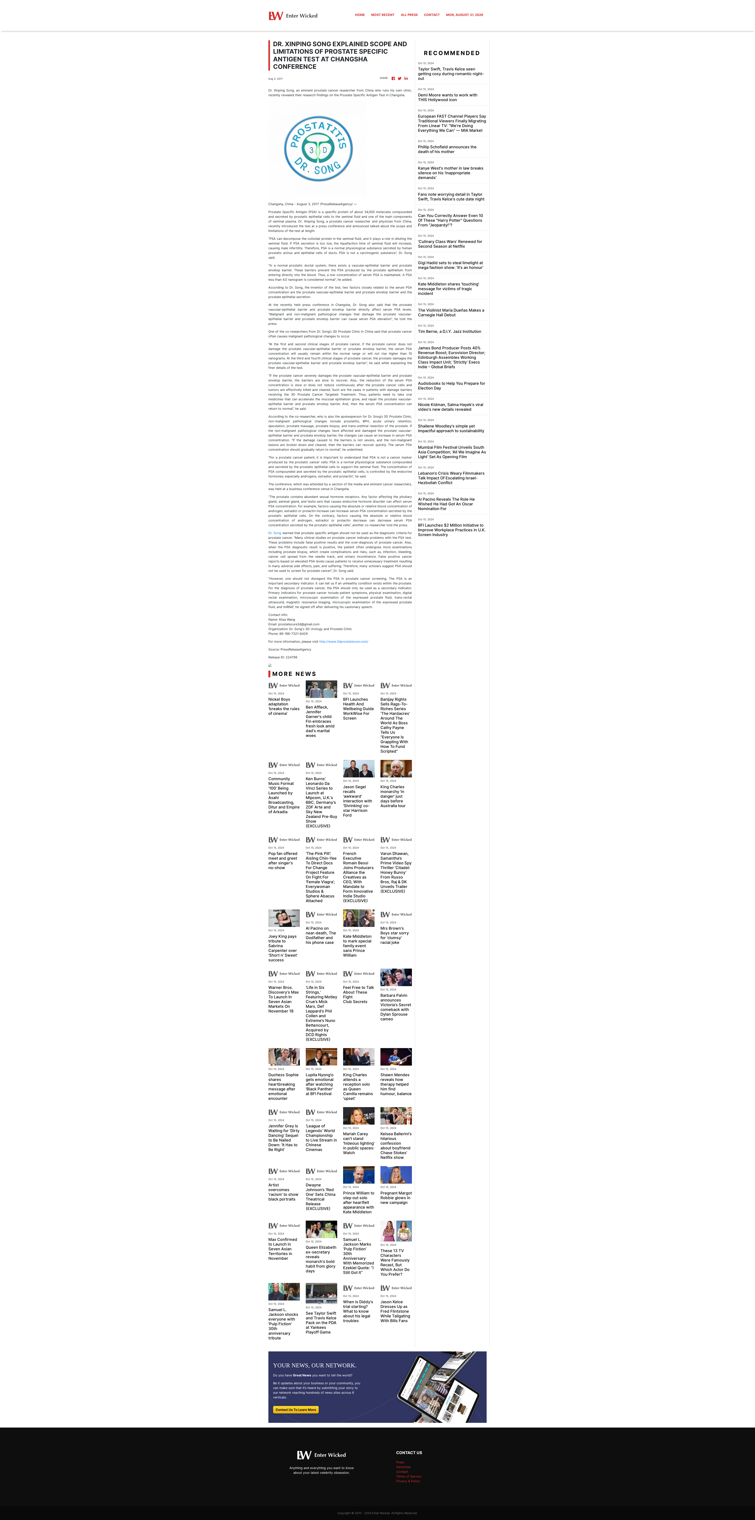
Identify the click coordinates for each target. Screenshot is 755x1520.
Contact (402, 1472)
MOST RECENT (383, 15)
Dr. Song (274, 533)
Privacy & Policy (408, 1481)
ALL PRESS (409, 15)
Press (400, 1462)
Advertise (403, 1467)
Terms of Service (408, 1476)
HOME (360, 15)
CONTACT (432, 15)
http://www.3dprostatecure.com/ (343, 641)
